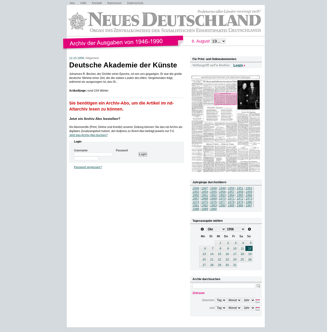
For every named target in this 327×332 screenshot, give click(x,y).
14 (212, 254)
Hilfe (83, 3)
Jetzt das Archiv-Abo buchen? (88, 135)
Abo (72, 3)
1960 (195, 195)
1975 (204, 202)
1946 (195, 188)
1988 (195, 209)
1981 (195, 205)
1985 (231, 205)
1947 (204, 188)
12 (250, 248)
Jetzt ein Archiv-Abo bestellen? (94, 119)
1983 (213, 205)
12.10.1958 (76, 58)
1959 (249, 192)
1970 (222, 198)
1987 (249, 205)
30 (227, 265)
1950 (231, 188)
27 (204, 265)
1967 (195, 198)
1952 (249, 188)
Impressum (114, 3)
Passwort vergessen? (88, 167)
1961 (204, 195)
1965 (240, 195)
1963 (222, 195)
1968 (204, 198)
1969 (213, 198)
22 (219, 259)
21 (212, 259)
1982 (204, 205)
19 (250, 254)
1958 (240, 192)
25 (242, 259)
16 (227, 254)
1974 (195, 202)
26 (250, 259)
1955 (213, 192)
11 (242, 248)
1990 (213, 209)
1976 (213, 202)
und (211, 308)
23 (227, 259)
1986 (240, 205)
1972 (240, 198)
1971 (231, 198)
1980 (249, 202)
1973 (249, 198)
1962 (213, 195)
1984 (222, 205)
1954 (204, 192)
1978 (231, 202)
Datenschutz (135, 3)
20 (204, 259)
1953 (195, 192)
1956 (222, 192)
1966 (249, 195)
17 (235, 254)
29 (219, 265)
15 (219, 254)
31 (235, 265)
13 (204, 254)
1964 (231, 195)
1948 (213, 188)
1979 (240, 202)
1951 (240, 188)
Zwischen (208, 300)
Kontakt (97, 3)
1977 (222, 202)
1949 (222, 188)
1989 (204, 209)
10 (235, 248)
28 (212, 265)
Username (81, 150)
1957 (231, 192)
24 (235, 259)
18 (242, 254)
